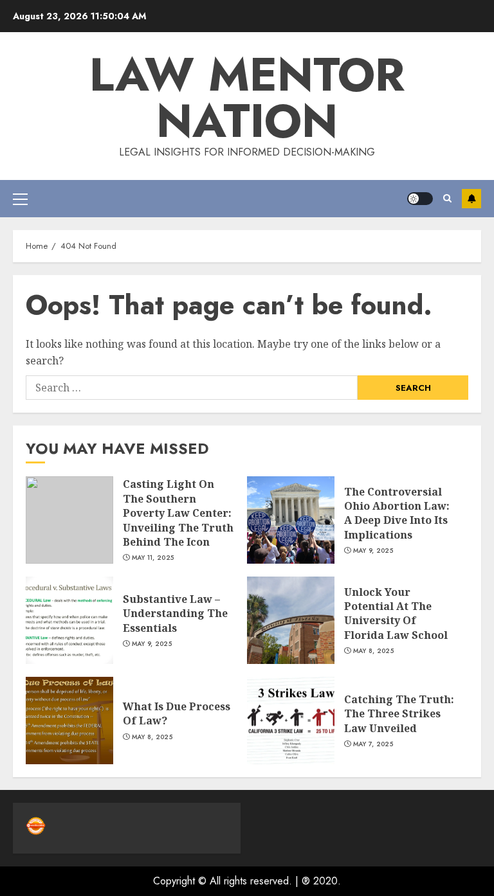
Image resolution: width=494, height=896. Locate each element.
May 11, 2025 (153, 557)
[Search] (447, 198)
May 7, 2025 (373, 744)
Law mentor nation (247, 97)
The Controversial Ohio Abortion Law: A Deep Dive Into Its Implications (397, 513)
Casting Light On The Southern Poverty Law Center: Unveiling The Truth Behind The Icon (178, 513)
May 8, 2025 (373, 651)
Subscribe (471, 198)
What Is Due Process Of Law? (176, 713)
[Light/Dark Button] (420, 198)
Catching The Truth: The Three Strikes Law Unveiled (399, 713)
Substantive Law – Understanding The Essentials (175, 613)
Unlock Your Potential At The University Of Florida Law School (396, 613)
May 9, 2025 (373, 550)
